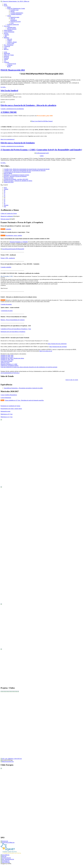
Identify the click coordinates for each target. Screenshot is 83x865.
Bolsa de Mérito (8, 173)
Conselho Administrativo (16, 13)
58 (4, 203)
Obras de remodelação (13, 19)
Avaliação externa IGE (13, 24)
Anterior (6, 189)
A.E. (5, 60)
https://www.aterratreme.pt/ (8, 139)
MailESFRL (7, 53)
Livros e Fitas (10, 43)
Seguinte (6, 205)
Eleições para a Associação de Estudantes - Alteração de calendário (28, 105)
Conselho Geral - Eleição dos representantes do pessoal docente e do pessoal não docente (26, 169)
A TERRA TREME (9, 112)
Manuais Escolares (8, 177)
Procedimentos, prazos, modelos (14, 235)
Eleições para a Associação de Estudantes (18, 143)
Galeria (9, 15)
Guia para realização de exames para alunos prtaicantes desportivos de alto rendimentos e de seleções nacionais (29, 367)
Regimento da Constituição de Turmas (10, 406)
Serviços (6, 33)
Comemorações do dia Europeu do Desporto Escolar (17, 172)
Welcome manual (5, 219)
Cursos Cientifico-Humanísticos (9, 395)
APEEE (6, 59)
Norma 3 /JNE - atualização (8, 258)
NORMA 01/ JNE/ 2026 (7, 359)
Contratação (7, 46)
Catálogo (9, 40)
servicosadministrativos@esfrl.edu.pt (10, 373)
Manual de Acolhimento (7, 216)
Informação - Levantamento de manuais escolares (16, 175)
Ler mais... (3, 87)
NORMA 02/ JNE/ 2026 (7, 356)
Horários (7, 34)
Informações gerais (5, 411)
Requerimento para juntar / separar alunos (11, 408)
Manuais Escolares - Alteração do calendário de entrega (18, 180)
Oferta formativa (8, 30)
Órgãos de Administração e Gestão (16, 8)
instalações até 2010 (15, 21)
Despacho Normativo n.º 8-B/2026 (19, 241)
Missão (9, 7)
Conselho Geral (14, 10)
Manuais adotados (11, 29)
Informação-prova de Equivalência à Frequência (13, 331)
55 (4, 199)
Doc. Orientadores (8, 45)
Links (5, 47)
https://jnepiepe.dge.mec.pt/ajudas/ (58, 346)
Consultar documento (6, 304)
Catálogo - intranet (12, 42)
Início (5, 4)
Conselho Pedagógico (16, 14)
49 (4, 190)
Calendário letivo (11, 27)
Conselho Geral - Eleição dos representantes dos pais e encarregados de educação (24, 170)
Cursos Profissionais (9, 31)
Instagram (6, 56)
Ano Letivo (7, 26)
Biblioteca (6, 37)
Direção (12, 11)
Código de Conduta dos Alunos (9, 213)
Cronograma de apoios (7, 310)
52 (4, 195)
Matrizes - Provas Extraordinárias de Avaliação (13, 319)
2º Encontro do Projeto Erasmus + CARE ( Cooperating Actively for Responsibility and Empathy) (41, 150)
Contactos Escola (11, 63)
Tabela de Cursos (5, 362)
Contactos (6, 62)
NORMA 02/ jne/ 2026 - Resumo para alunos (12, 358)
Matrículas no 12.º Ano (6, 417)
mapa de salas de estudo (71, 379)
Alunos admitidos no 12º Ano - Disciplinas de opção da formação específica (24, 400)
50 (4, 192)
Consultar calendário (6, 267)
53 (4, 196)
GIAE (5, 52)
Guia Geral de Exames (6, 361)
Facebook (6, 58)
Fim (5, 206)
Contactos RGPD (9, 65)
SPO (6, 36)
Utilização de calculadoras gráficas (9, 365)
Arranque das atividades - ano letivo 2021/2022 (16, 179)
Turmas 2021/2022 (9, 182)
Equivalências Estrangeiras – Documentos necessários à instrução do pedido (23, 388)
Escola (5, 5)
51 (4, 193)
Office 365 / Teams (9, 55)
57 (4, 202)
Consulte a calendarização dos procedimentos (12, 108)
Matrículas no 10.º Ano (6, 414)
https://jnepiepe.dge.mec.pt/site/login (57, 343)
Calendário (8, 229)
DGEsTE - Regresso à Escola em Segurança (15, 176)
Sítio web (9, 39)
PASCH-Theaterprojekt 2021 (13, 70)
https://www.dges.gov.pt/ (45, 351)
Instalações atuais (14, 17)
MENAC (6, 49)
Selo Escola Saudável (9, 90)
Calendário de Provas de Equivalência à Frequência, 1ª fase (16, 329)
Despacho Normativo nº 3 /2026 (9, 364)
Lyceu (12, 23)
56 (4, 200)
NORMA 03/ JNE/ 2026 (7, 355)
